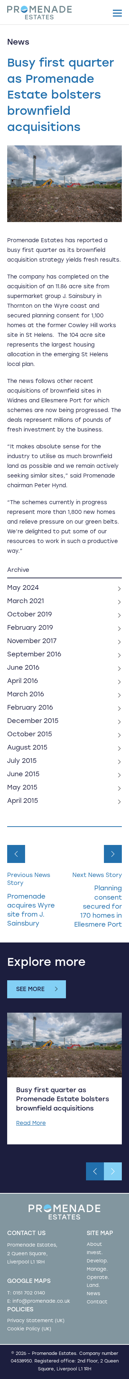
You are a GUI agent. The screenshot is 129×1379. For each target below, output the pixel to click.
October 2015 (29, 735)
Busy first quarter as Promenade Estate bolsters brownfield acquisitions (62, 1100)
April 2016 (22, 681)
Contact (97, 1302)
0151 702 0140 (29, 1293)
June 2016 (23, 668)
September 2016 (34, 655)
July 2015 (22, 761)
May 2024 (23, 588)
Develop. (97, 1261)
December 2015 (32, 721)
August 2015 (27, 748)
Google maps (29, 1281)
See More (30, 990)
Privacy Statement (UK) (35, 1321)
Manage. (97, 1269)
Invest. (95, 1253)
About (94, 1244)
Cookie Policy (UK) (29, 1329)
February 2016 (30, 708)
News (93, 1294)
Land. (93, 1285)
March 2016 (25, 695)
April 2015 (22, 801)
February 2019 (30, 628)
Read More (31, 1123)
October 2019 (29, 615)
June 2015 (23, 775)
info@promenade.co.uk (41, 1301)
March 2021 (25, 601)
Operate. (98, 1277)
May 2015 (22, 788)
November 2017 (32, 641)
